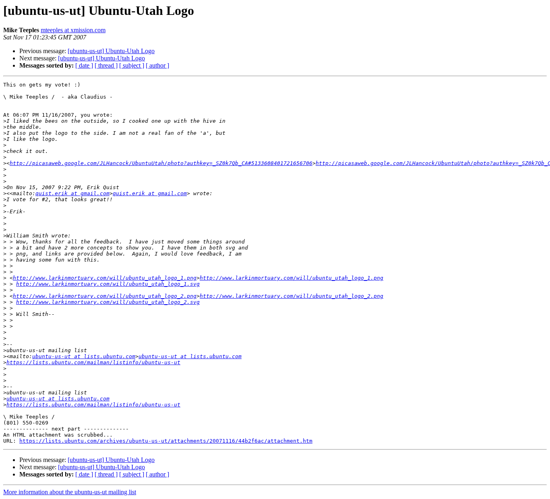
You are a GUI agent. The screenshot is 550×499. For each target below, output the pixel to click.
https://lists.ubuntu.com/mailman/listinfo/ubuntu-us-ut (93, 362)
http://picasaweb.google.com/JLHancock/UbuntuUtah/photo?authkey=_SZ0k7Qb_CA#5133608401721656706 (161, 163)
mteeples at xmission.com (73, 30)
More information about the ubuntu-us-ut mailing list (69, 492)
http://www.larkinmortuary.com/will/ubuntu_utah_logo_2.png (104, 296)
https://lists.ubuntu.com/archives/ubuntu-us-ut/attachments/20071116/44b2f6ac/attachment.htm (165, 441)
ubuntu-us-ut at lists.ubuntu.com (83, 356)
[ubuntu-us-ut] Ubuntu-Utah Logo (111, 50)
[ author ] (157, 65)
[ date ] (84, 65)
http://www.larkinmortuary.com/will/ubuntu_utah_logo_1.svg (108, 284)
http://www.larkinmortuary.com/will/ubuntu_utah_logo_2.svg (108, 302)
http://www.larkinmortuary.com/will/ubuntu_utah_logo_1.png (104, 278)
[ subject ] (131, 65)
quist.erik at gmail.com (72, 193)
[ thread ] (106, 65)
